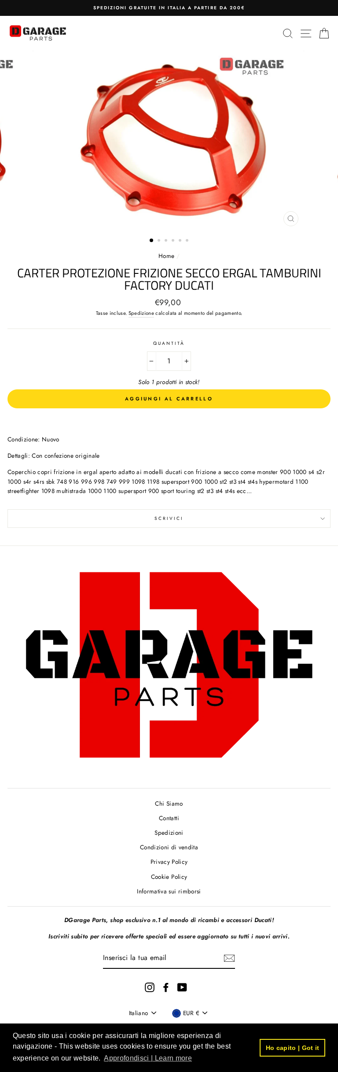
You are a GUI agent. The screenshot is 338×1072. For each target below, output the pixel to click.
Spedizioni (168, 832)
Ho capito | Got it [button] (293, 1047)
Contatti (169, 818)
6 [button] (188, 241)
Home (167, 255)
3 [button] (167, 241)
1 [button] (152, 241)
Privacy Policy (169, 861)
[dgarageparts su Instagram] (149, 987)
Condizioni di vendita (169, 847)
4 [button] (174, 241)
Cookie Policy (169, 876)
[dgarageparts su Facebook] (166, 987)
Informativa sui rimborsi (169, 891)
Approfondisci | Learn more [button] (148, 1058)
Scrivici (169, 518)
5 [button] (181, 241)
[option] (169, 7)
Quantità (169, 343)
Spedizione (141, 313)
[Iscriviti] (229, 958)
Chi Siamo (169, 803)
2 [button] (160, 241)
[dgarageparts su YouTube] (182, 987)
